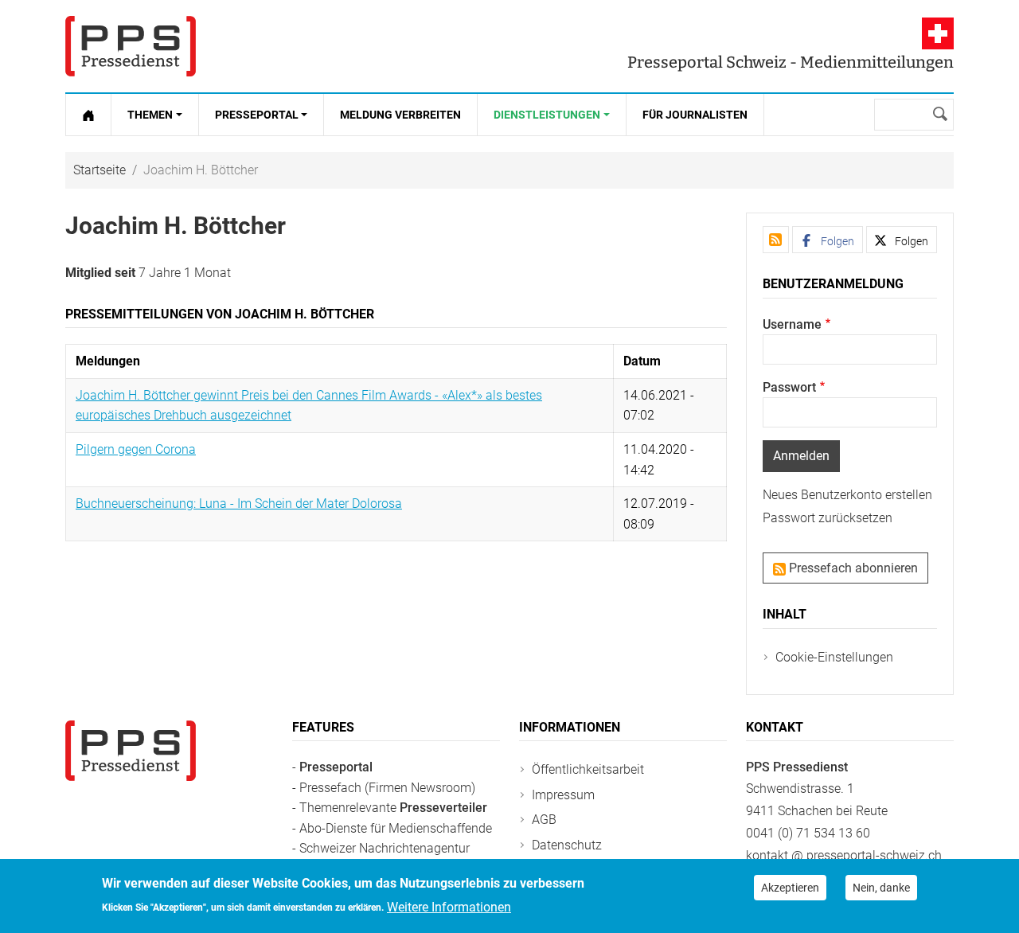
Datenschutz (567, 845)
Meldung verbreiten (400, 114)
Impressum (563, 794)
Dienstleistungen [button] (547, 114)
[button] (827, 239)
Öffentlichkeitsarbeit (588, 769)
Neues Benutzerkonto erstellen (847, 494)
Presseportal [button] (257, 114)
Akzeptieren (790, 887)
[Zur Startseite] (88, 114)
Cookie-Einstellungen (834, 657)
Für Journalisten (695, 114)
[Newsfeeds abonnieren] (776, 239)
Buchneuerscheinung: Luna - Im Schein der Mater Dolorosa (239, 503)
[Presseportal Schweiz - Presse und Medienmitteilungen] (130, 46)
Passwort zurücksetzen (827, 517)
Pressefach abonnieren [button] (852, 568)
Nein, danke (881, 887)
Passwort (789, 387)
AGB (544, 819)
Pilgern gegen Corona (136, 449)
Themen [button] (150, 114)
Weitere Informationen (449, 906)
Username (792, 324)
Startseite (99, 170)
